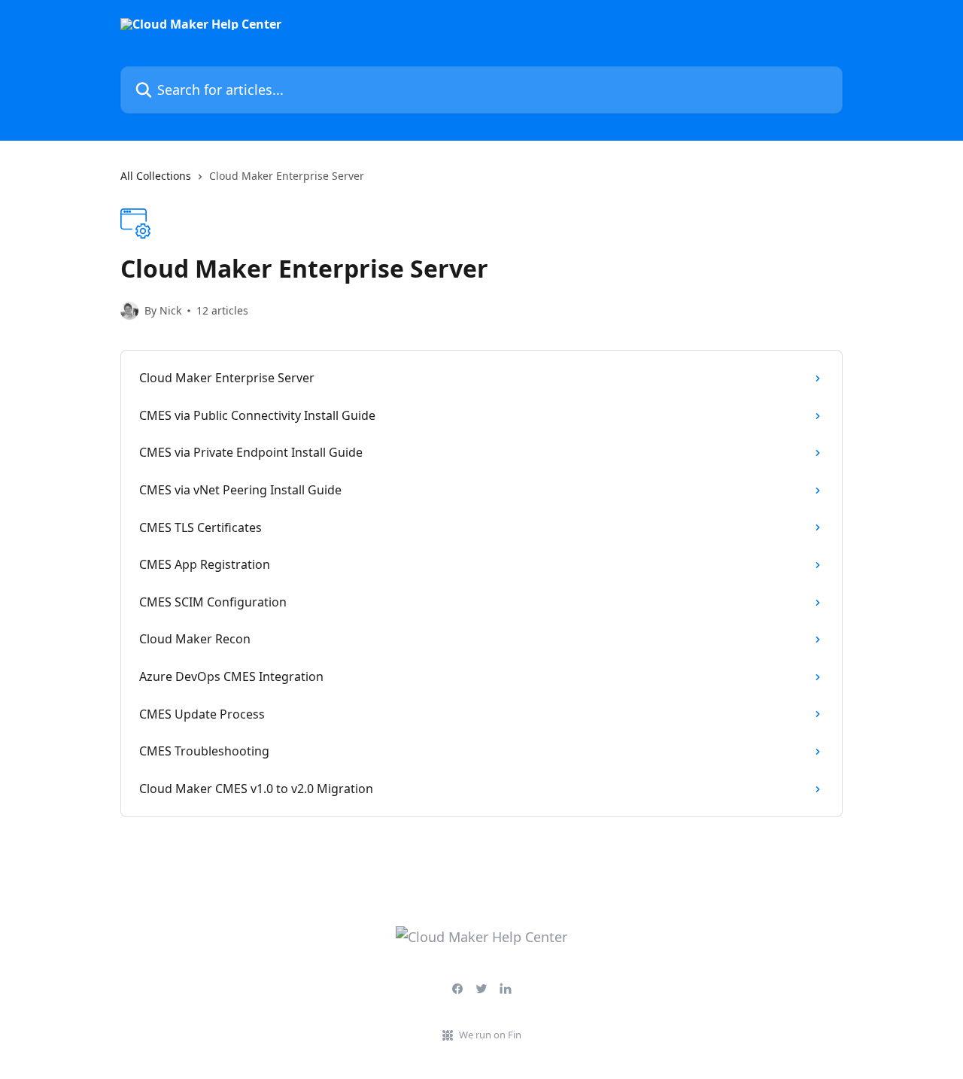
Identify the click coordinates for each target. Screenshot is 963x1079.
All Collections (155, 176)
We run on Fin (490, 1034)
